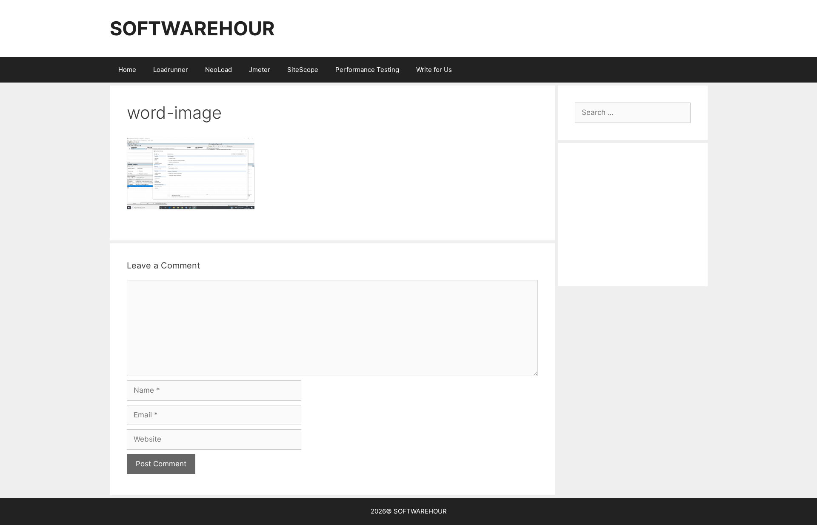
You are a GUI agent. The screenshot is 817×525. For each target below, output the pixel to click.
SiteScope (302, 70)
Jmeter (259, 70)
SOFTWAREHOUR (192, 28)
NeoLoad (218, 70)
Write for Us (434, 70)
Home (127, 70)
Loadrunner (170, 70)
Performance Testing (367, 70)
